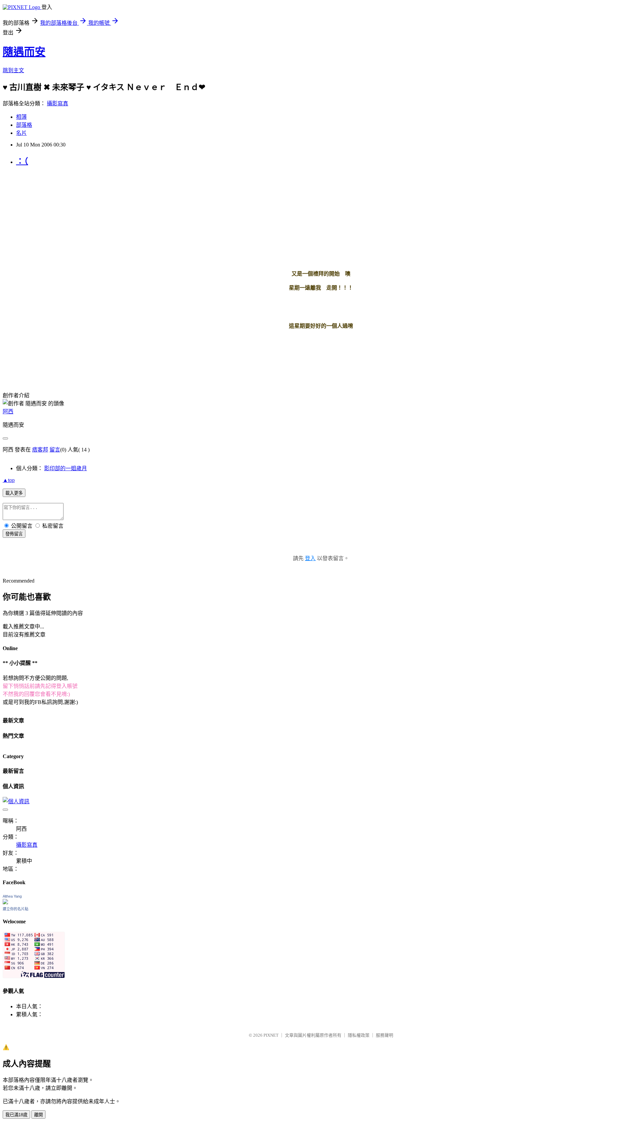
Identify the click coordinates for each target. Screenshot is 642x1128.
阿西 (8, 411)
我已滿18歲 (16, 1114)
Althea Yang (12, 896)
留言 (54, 449)
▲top (9, 480)
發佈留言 (14, 533)
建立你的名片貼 (15, 909)
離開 (38, 1114)
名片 (21, 133)
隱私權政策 (358, 1035)
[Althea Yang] (5, 902)
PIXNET (271, 1035)
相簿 (21, 117)
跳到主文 (13, 70)
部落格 (24, 125)
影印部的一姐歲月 (65, 468)
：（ (22, 161)
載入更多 (14, 493)
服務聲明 (384, 1035)
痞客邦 (40, 449)
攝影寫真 (57, 103)
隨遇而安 (24, 52)
